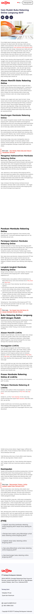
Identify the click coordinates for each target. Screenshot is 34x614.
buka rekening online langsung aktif (23, 47)
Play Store (30, 280)
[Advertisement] (17, 209)
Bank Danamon (21, 398)
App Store (7, 282)
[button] (2, 17)
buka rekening (15, 396)
